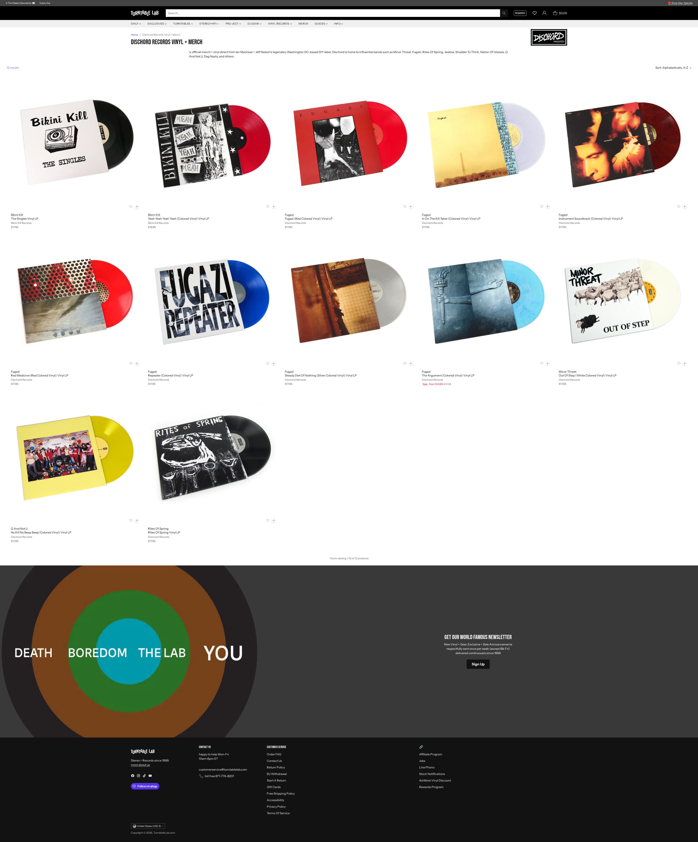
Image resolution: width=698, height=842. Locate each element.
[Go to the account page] (544, 13)
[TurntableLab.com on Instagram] (138, 776)
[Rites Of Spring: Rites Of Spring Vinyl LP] (212, 459)
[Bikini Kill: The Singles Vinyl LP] (75, 145)
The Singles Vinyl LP (24, 218)
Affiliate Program (430, 754)
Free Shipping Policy (281, 793)
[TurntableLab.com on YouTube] (150, 776)
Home (134, 34)
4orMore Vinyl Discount (435, 780)
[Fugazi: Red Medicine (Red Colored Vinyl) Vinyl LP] (75, 302)
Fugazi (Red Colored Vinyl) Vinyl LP (308, 218)
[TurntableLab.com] (145, 13)
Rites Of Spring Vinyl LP (164, 532)
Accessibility (275, 800)
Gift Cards (274, 787)
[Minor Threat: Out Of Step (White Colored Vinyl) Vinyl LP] (623, 302)
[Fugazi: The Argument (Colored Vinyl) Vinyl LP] (486, 302)
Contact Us (274, 761)
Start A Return (276, 780)
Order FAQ (274, 754)
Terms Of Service (278, 813)
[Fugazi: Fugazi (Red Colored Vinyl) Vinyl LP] (349, 145)
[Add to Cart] (137, 206)
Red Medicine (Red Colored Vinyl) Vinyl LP (39, 375)
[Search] (504, 13)
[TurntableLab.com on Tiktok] (144, 776)
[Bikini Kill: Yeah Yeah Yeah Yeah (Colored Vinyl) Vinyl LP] (212, 145)
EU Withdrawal (277, 774)
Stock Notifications (432, 774)
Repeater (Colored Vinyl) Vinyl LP (170, 375)
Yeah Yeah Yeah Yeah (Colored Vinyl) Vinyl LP (178, 218)
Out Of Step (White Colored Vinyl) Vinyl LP (588, 375)
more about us (140, 765)
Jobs (422, 761)
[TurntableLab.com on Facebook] (133, 776)
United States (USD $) (149, 826)
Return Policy (276, 767)
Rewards (520, 13)
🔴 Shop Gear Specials (680, 2)
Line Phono (426, 767)
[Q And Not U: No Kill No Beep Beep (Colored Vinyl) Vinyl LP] (75, 459)
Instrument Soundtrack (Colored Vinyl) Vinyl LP (591, 218)
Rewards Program (431, 787)
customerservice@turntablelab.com (223, 769)
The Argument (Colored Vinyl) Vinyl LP (448, 375)
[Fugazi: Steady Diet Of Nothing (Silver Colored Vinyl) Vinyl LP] (349, 302)
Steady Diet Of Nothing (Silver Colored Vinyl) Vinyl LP (321, 375)
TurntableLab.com (164, 832)
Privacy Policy (276, 806)
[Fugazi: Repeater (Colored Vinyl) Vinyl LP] (212, 302)
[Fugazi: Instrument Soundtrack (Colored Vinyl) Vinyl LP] (623, 145)
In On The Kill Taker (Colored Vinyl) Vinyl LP (451, 218)
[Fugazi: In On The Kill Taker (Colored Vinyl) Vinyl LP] (486, 145)
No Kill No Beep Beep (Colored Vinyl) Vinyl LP (41, 532)
